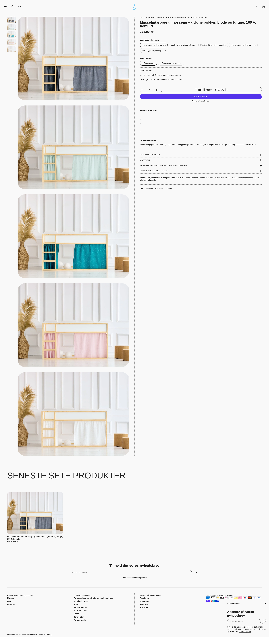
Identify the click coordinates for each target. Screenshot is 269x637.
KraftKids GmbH (30, 634)
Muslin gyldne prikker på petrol (213, 45)
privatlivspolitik (245, 631)
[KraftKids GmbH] (134, 6)
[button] (12, 6)
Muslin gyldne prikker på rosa (243, 45)
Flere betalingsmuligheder (200, 101)
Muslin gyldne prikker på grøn (183, 45)
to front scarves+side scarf (171, 63)
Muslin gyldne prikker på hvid (154, 50)
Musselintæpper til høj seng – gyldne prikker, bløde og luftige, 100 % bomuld (35, 517)
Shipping (158, 75)
